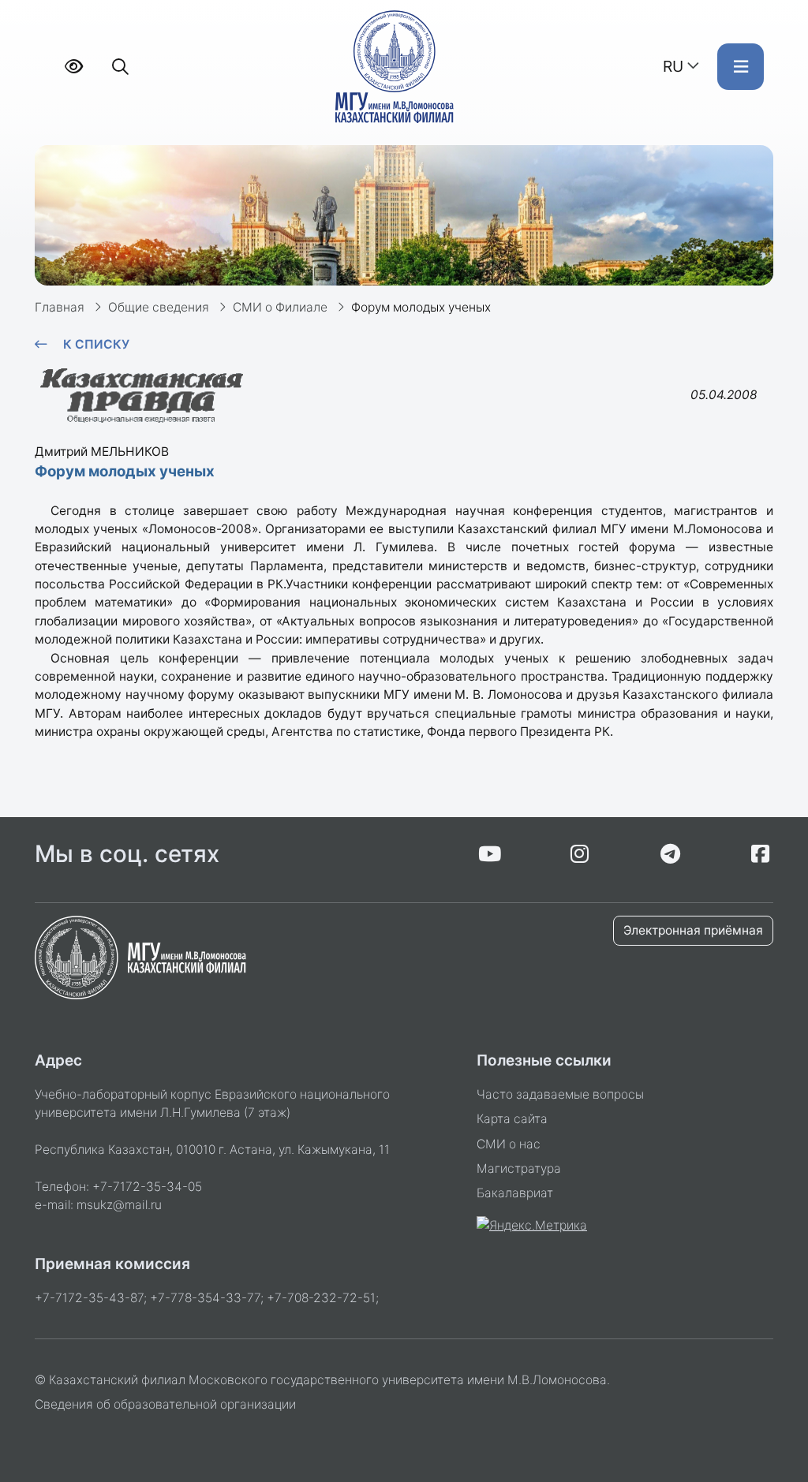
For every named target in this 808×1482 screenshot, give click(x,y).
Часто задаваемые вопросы (560, 1094)
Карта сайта (512, 1118)
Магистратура (519, 1168)
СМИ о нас (509, 1144)
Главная (59, 307)
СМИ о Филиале (280, 307)
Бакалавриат (515, 1192)
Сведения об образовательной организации (165, 1404)
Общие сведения (158, 307)
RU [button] (673, 66)
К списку (96, 344)
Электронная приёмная (693, 930)
